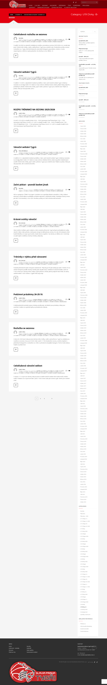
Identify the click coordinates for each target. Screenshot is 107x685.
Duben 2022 (83, 247)
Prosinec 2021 (83, 257)
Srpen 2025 (83, 151)
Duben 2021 (83, 277)
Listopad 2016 (83, 398)
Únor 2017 (82, 391)
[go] (96, 2)
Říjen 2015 (82, 431)
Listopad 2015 (83, 429)
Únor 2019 (82, 335)
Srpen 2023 (83, 212)
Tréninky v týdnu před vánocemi (30, 256)
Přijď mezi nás (12, 652)
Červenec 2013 (83, 497)
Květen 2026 (83, 131)
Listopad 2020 (83, 285)
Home (10, 646)
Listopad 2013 (83, 489)
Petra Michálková (23, 151)
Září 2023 (82, 209)
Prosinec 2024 (83, 171)
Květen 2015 (83, 444)
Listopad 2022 (83, 232)
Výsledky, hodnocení (57, 41)
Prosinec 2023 (83, 202)
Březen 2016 (83, 418)
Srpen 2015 (83, 436)
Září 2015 (82, 434)
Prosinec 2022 (83, 229)
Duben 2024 (83, 191)
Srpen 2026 (83, 126)
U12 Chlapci (59, 39)
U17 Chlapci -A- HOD (85, 576)
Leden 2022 (83, 254)
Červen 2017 (83, 381)
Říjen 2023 (82, 207)
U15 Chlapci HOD (84, 566)
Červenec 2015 (83, 439)
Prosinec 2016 (83, 396)
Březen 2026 (83, 136)
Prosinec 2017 (83, 368)
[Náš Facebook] (94, 662)
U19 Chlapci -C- (39, 41)
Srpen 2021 (83, 267)
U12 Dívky (21, 153)
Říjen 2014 (82, 461)
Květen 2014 (83, 474)
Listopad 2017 (83, 371)
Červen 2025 (83, 156)
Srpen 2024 (83, 181)
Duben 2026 (83, 133)
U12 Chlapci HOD (84, 536)
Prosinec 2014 (83, 456)
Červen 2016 (83, 411)
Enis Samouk (22, 223)
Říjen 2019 (82, 318)
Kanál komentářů (84, 629)
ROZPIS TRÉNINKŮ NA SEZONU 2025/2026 (34, 109)
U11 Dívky (55, 39)
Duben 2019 (83, 330)
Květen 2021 (83, 275)
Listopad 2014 (83, 459)
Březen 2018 (83, 360)
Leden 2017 (83, 393)
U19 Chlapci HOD (84, 602)
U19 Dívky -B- (49, 41)
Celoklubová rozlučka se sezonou (30, 34)
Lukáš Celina (22, 113)
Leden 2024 (83, 199)
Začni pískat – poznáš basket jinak (31, 184)
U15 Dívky (49, 40)
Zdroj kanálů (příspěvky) (86, 626)
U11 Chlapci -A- (42, 39)
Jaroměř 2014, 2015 (83, 40)
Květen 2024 (83, 189)
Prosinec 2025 (83, 143)
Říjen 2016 (82, 401)
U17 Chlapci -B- (61, 40)
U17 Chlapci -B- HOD (85, 581)
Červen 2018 (83, 353)
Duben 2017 (83, 386)
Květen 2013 (83, 502)
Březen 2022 (83, 249)
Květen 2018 (83, 355)
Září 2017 (82, 376)
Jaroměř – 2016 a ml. (84, 56)
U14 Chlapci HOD (84, 556)
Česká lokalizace (84, 631)
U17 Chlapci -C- (17, 41)
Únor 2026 (82, 138)
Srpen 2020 (83, 292)
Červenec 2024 (83, 184)
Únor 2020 (82, 307)
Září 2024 (82, 179)
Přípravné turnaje (83, 48)
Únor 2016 (82, 421)
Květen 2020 (83, 300)
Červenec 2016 (83, 408)
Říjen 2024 (82, 176)
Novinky (37, 39)
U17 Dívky (22, 41)
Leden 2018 (83, 365)
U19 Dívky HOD (83, 609)
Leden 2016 (83, 423)
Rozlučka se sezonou (24, 328)
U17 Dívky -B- (27, 41)
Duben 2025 (83, 161)
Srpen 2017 (83, 378)
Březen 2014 (83, 479)
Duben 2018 (83, 358)
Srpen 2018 (83, 350)
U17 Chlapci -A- (54, 40)
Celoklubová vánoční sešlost (28, 365)
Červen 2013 (83, 499)
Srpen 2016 (83, 406)
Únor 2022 (82, 252)
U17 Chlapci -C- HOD (85, 586)
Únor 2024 (82, 196)
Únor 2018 (82, 363)
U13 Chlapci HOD (84, 546)
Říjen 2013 (82, 492)
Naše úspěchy (30, 650)
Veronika (21, 38)
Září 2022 (82, 237)
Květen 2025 (83, 159)
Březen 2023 (83, 222)
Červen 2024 (83, 186)
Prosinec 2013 (83, 487)
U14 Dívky (39, 40)
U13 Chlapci (23, 40)
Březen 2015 (83, 449)
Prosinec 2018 (83, 340)
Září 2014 (82, 464)
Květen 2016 (83, 413)
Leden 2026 (83, 141)
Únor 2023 (82, 224)
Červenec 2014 (83, 469)
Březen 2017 (83, 388)
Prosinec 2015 (83, 426)
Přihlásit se (83, 623)
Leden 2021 (83, 280)
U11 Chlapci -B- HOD (85, 526)
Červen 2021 (83, 272)
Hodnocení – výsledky (14, 648)
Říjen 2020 (82, 287)
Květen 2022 (83, 244)
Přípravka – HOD (84, 516)
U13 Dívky (29, 40)
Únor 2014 (82, 481)
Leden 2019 (83, 338)
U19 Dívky (45, 41)
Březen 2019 (83, 333)
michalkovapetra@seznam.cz (88, 655)
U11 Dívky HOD (83, 531)
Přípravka (43, 224)
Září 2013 (82, 494)
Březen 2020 (83, 305)
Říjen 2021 (82, 262)
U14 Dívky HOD (83, 561)
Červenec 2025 (83, 154)
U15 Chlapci (44, 40)
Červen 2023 (83, 214)
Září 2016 (82, 403)
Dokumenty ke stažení (32, 652)
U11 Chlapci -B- (49, 39)
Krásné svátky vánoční (25, 219)
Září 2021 (82, 265)
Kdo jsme (11, 650)
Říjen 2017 (82, 373)
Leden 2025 (83, 169)
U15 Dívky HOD (83, 571)
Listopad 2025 (83, 146)
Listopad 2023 (83, 204)
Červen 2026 (83, 128)
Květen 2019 (83, 328)
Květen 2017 (83, 383)
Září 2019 (82, 320)
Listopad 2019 (83, 315)
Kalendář (29, 648)
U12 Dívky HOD (83, 541)
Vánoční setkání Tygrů (25, 72)
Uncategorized (59, 191)
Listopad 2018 (83, 343)
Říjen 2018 (82, 345)
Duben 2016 (83, 416)
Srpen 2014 (83, 466)
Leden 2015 (83, 454)
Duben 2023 (83, 219)
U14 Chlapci (34, 40)
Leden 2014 (83, 484)
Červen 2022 (83, 242)
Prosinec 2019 (83, 312)
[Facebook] (73, 2)
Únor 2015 (82, 451)
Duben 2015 (83, 446)
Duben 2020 (83, 302)
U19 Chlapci (33, 41)
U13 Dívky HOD (83, 551)
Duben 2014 (83, 476)
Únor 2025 (82, 166)
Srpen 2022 (83, 239)
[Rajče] (76, 2)
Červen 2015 (83, 441)
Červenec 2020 (83, 295)
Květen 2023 (83, 217)
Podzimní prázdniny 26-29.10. (28, 294)
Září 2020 (82, 290)
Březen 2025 (83, 164)
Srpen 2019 (83, 323)
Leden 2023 (83, 227)
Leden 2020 (83, 310)
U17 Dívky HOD (83, 594)
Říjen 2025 (82, 149)
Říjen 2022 (82, 234)
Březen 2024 (83, 194)
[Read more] (16, 57)
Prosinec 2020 (83, 282)
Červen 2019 (83, 325)
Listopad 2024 (83, 174)
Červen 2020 (83, 297)
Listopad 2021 (83, 260)
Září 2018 (82, 348)
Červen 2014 (83, 471)
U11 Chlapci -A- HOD (85, 521)
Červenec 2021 (83, 270)
